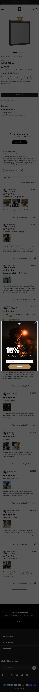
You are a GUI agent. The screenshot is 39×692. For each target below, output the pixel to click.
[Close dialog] (35, 322)
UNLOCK (19, 366)
